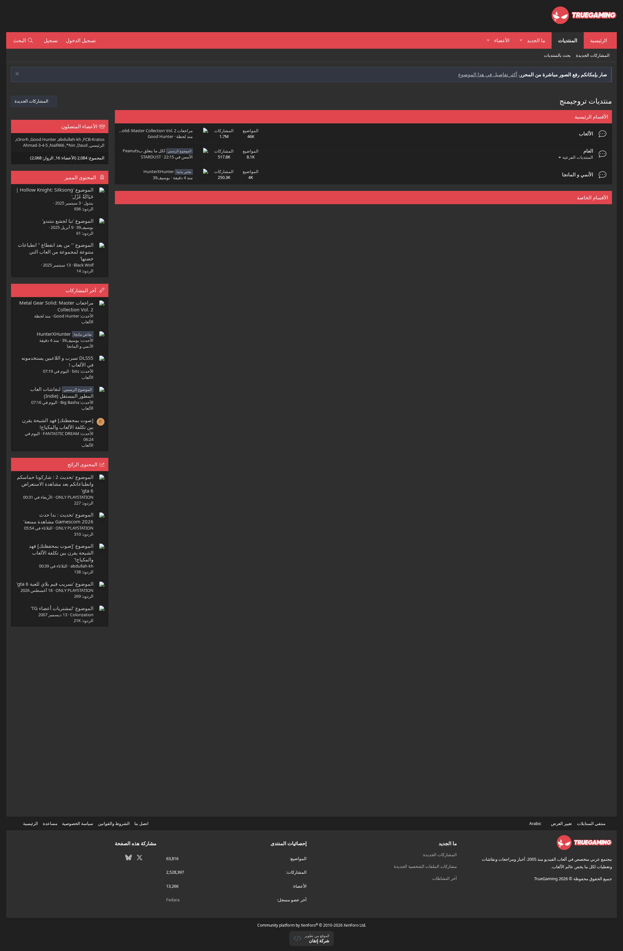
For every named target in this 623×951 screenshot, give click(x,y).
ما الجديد (536, 40)
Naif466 (57, 145)
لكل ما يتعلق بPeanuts (157, 151)
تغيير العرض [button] (561, 823)
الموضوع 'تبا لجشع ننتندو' (67, 221)
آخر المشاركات (81, 290)
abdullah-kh (69, 139)
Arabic (535, 823)
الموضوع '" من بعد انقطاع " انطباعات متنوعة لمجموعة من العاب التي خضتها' (55, 252)
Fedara (172, 900)
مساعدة (50, 823)
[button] (521, 40)
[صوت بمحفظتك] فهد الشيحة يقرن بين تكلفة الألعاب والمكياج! (57, 423)
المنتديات (567, 40)
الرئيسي (97, 145)
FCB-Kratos (93, 139)
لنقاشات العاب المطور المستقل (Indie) (61, 392)
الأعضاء (501, 40)
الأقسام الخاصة (592, 197)
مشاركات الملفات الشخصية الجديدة (425, 866)
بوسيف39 (161, 178)
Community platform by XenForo (311, 925)
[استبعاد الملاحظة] (18, 74)
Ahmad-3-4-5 (35, 145)
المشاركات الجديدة (593, 55)
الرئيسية (598, 40)
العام (588, 150)
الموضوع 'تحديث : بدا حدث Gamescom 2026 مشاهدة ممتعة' (58, 518)
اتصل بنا (141, 823)
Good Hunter (160, 136)
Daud (82, 145)
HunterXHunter (167, 171)
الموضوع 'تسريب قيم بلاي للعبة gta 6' (54, 584)
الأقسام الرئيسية (591, 116)
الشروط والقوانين (114, 823)
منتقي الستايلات (591, 823)
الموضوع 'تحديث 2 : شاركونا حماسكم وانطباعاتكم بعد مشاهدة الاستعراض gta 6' (55, 484)
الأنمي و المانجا (577, 174)
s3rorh (22, 139)
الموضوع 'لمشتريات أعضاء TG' (62, 608)
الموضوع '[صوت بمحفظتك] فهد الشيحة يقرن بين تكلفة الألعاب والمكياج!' (61, 553)
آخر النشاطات (444, 878)
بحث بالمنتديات (557, 55)
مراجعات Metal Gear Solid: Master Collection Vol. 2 (145, 130)
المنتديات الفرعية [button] (577, 157)
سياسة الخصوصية (77, 823)
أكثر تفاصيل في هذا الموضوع (487, 74)
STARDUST (151, 157)
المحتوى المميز (80, 177)
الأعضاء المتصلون (79, 126)
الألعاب (586, 133)
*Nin (70, 145)
